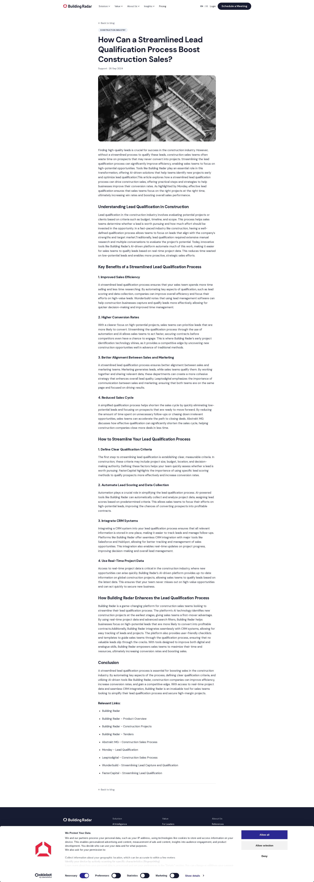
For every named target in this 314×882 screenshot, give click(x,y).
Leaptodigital (163, 378)
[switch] (116, 875)
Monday (182, 186)
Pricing (162, 6)
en (201, 6)
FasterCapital (127, 470)
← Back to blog (106, 23)
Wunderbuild (142, 298)
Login (213, 6)
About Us (132, 6)
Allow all (265, 834)
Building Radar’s (120, 246)
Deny (264, 856)
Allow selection (264, 845)
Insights (148, 6)
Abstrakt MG (195, 418)
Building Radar (157, 168)
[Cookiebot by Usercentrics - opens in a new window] (43, 875)
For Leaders (168, 824)
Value (117, 6)
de (206, 6)
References (218, 824)
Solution (103, 6)
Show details (192, 875)
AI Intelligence (120, 824)
